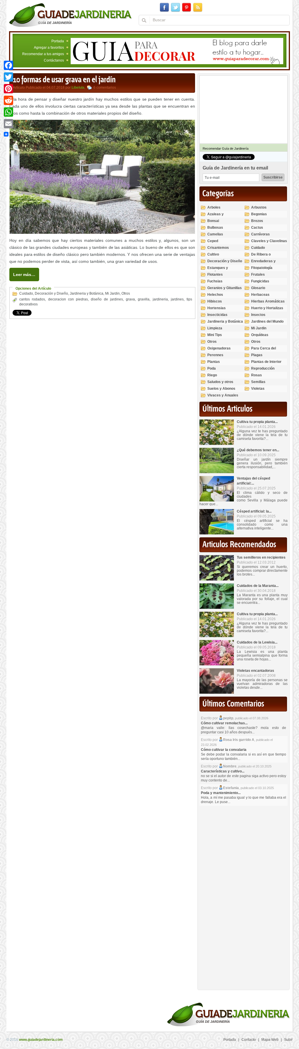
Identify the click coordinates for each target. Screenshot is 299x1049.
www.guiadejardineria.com (41, 1040)
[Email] (8, 124)
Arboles (213, 207)
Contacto (248, 1040)
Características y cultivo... (222, 771)
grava (130, 299)
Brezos (257, 221)
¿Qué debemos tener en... (258, 450)
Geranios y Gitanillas (224, 288)
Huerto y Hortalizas (267, 308)
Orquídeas (259, 335)
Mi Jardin (112, 293)
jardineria (160, 299)
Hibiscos (214, 301)
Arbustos (259, 207)
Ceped (212, 241)
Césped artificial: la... (254, 511)
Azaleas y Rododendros (218, 216)
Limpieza (214, 328)
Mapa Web (270, 1040)
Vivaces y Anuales (222, 395)
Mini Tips (214, 335)
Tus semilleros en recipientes (261, 557)
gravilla (144, 299)
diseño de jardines (107, 299)
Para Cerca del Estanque (263, 350)
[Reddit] (8, 100)
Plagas (257, 355)
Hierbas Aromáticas (268, 301)
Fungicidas (260, 281)
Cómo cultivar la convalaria (223, 750)
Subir (288, 1040)
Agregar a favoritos (49, 48)
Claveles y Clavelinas (269, 241)
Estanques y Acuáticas (217, 270)
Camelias (215, 234)
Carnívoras (260, 234)
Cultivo (213, 254)
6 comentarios (104, 87)
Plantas (213, 362)
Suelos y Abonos (221, 389)
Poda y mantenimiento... (221, 793)
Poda (211, 368)
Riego (212, 375)
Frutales (258, 274)
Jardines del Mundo (267, 321)
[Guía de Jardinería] (70, 15)
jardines (177, 299)
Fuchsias (214, 281)
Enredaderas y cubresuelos (263, 263)
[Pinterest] (8, 89)
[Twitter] (8, 77)
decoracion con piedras (68, 299)
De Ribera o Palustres (261, 256)
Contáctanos (54, 60)
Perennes (215, 355)
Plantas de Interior (266, 362)
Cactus (257, 227)
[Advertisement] (243, 896)
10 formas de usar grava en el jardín (64, 80)
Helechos (215, 295)
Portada (57, 41)
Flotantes (215, 274)
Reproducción (262, 368)
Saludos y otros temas (220, 384)
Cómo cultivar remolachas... (224, 723)
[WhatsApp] (8, 112)
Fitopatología (261, 268)
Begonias (259, 214)
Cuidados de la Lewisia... (257, 642)
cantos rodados (32, 299)
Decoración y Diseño (51, 293)
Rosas (256, 375)
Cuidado (26, 293)
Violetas (258, 389)
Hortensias (216, 308)
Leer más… (24, 274)
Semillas (258, 382)
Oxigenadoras (219, 348)
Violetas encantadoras (255, 671)
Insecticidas (217, 315)
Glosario (258, 288)
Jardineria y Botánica (86, 293)
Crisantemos (218, 248)
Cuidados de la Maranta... (258, 586)
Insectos (258, 315)
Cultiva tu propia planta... (257, 422)
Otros (125, 293)
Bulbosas (215, 227)
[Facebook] (8, 65)
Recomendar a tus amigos (43, 54)
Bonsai (213, 221)
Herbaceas (260, 295)
